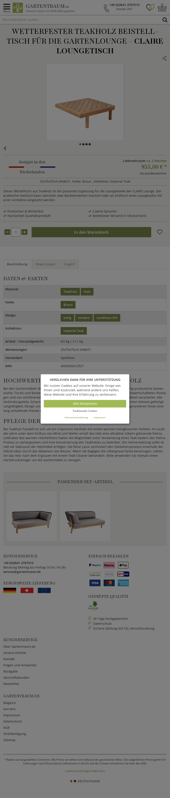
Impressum (99, 417)
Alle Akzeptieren (85, 403)
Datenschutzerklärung (76, 417)
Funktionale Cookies (85, 411)
